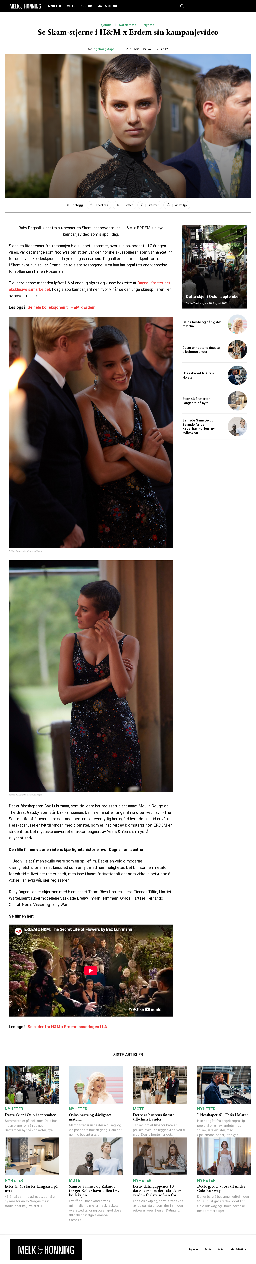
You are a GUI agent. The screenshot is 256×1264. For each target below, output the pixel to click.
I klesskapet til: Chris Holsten (223, 1114)
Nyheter (150, 25)
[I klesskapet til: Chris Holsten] (237, 375)
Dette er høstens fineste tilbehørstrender (201, 350)
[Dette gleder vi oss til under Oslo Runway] (224, 1156)
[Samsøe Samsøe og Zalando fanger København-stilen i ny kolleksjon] (237, 426)
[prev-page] (233, 232)
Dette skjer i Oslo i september (213, 296)
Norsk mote (127, 25)
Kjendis (106, 25)
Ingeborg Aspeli (105, 49)
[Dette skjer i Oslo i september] (214, 267)
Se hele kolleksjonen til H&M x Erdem (61, 307)
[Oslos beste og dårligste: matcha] (237, 324)
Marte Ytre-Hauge (196, 303)
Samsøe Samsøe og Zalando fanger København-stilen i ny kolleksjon (198, 426)
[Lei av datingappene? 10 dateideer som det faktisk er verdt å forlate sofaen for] (160, 1156)
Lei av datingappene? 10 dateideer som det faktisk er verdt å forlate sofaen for (157, 1191)
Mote (138, 1109)
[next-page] (240, 232)
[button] (182, 6)
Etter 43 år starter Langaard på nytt (196, 401)
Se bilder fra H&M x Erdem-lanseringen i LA (67, 1026)
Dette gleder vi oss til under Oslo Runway (221, 1188)
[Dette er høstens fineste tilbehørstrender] (237, 349)
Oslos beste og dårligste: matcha (90, 1117)
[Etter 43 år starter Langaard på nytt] (237, 400)
